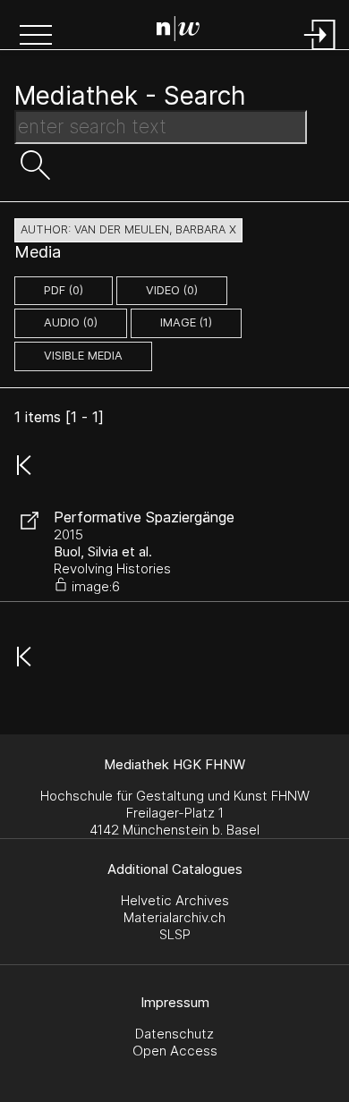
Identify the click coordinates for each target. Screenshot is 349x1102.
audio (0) (71, 322)
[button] (35, 36)
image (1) (186, 322)
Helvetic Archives (175, 900)
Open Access (174, 1050)
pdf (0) (63, 290)
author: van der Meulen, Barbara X (128, 229)
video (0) (172, 290)
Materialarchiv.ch (174, 917)
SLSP (175, 934)
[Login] (320, 51)
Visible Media (83, 355)
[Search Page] (178, 31)
